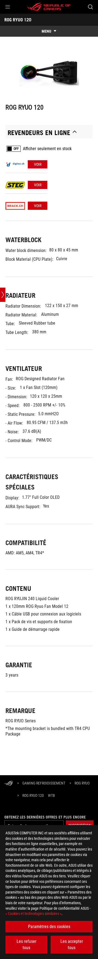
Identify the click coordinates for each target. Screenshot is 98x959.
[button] (7, 7)
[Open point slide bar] (2, 295)
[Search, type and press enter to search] (90, 7)
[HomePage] (8, 783)
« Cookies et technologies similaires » (33, 913)
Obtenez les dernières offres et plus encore (45, 817)
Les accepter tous (71, 944)
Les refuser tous (26, 944)
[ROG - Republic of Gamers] (49, 7)
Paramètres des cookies (49, 926)
